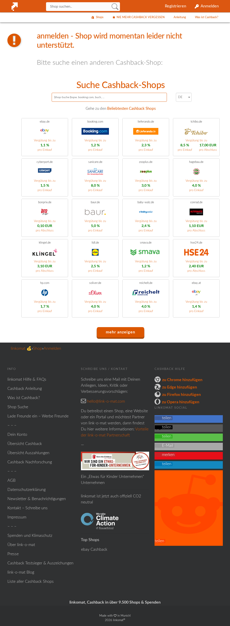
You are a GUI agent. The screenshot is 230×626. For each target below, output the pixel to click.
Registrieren (175, 6)
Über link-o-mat (21, 545)
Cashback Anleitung (24, 389)
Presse (13, 554)
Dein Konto (17, 435)
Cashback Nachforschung (29, 462)
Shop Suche (17, 407)
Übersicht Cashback (24, 444)
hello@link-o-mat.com (106, 401)
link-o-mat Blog (20, 572)
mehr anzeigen (120, 332)
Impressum (16, 517)
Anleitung (180, 17)
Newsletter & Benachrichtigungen (36, 499)
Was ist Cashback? (206, 17)
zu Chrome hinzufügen (182, 380)
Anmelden (210, 6)
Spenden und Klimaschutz (29, 536)
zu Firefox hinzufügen (181, 395)
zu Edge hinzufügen (179, 387)
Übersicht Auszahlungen (28, 453)
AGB (11, 481)
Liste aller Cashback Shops (30, 582)
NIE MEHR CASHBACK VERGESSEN (141, 17)
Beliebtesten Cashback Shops (131, 108)
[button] (163, 418)
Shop (37, 349)
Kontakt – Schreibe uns (27, 508)
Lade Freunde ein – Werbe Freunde (38, 416)
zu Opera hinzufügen (180, 402)
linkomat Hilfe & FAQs (26, 380)
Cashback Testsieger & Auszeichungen (40, 563)
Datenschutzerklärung (26, 490)
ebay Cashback (94, 550)
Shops (100, 17)
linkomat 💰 (21, 349)
